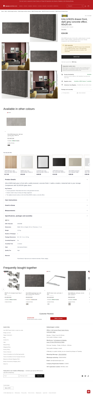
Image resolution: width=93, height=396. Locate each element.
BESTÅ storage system (36, 11)
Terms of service (31, 392)
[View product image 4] (44, 56)
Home (2, 11)
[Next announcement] (89, 1)
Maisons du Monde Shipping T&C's (11, 359)
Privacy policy (24, 392)
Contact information (52, 392)
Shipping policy (38, 392)
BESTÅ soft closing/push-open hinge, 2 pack (13, 294)
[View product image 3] (15, 56)
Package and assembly (76, 89)
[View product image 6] (44, 85)
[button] (21, 6)
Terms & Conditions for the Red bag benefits (13, 354)
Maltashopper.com (10, 392)
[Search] (82, 6)
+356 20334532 (62, 354)
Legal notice (45, 392)
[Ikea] (66, 16)
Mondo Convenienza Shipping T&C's (11, 361)
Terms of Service (7, 351)
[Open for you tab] (88, 391)
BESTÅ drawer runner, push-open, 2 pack (55, 294)
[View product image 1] (15, 28)
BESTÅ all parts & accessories (48, 11)
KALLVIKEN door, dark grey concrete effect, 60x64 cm (76, 294)
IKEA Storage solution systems (24, 11)
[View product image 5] (15, 85)
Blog (4, 337)
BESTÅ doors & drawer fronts (62, 11)
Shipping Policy (7, 347)
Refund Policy (6, 344)
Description (63, 29)
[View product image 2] (44, 28)
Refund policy (17, 392)
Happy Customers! (7, 335)
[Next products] (89, 164)
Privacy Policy (6, 349)
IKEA (6, 11)
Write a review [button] (58, 318)
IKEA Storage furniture (12, 11)
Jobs (4, 342)
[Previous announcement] (3, 1)
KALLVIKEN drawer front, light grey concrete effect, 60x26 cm (15, 135)
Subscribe (39, 375)
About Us (5, 363)
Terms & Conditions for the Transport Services (14, 356)
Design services (7, 332)
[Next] (89, 289)
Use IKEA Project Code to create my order (13, 330)
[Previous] (3, 289)
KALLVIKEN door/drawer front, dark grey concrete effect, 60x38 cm (33, 294)
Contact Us (6, 339)
